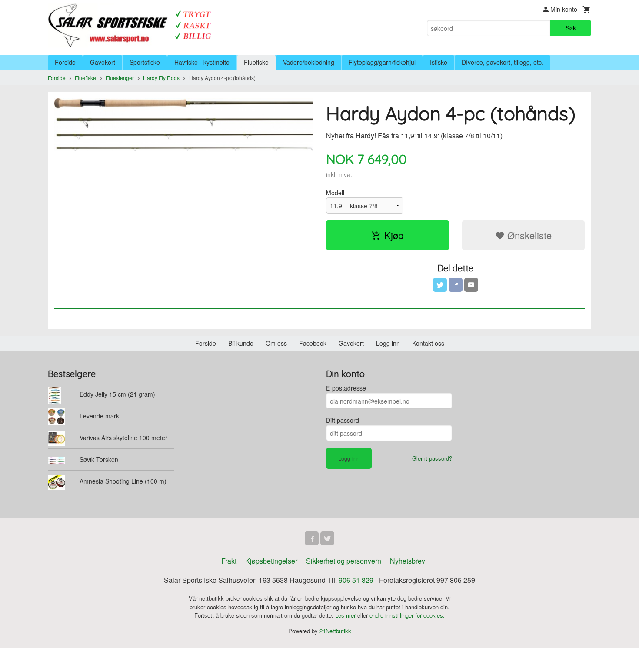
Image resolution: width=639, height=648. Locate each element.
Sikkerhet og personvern (343, 561)
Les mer (346, 615)
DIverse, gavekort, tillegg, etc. (502, 62)
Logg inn (388, 343)
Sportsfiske (145, 62)
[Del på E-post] (471, 285)
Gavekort (102, 62)
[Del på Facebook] (456, 285)
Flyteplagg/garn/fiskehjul (382, 62)
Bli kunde (240, 343)
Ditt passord (342, 420)
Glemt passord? (432, 458)
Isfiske (438, 62)
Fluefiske (256, 62)
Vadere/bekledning (308, 62)
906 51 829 (356, 580)
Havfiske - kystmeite (202, 62)
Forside (65, 62)
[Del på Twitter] (440, 285)
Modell (335, 192)
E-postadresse (346, 388)
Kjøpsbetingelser (271, 561)
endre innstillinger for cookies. (407, 615)
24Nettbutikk (335, 631)
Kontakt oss (428, 343)
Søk (571, 27)
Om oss (276, 343)
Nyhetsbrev (407, 561)
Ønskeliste (528, 235)
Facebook (312, 343)
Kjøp (393, 235)
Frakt (228, 561)
